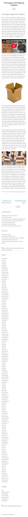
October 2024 (4, 296)
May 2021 (4, 366)
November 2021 (5, 356)
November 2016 (5, 459)
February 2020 (5, 392)
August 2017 (4, 444)
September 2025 (5, 277)
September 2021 (5, 359)
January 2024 (4, 311)
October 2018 (4, 420)
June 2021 (4, 365)
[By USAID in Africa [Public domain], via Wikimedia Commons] (14, 249)
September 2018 (5, 421)
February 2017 (5, 454)
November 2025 (5, 273)
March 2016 (4, 473)
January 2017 (4, 456)
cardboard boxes (20, 184)
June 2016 (4, 468)
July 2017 (3, 445)
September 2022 (5, 339)
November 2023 (5, 315)
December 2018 (5, 416)
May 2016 (4, 469)
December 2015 (5, 478)
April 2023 (4, 327)
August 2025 (4, 279)
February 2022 (5, 351)
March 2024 (4, 308)
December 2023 (5, 313)
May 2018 (4, 428)
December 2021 (5, 354)
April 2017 (4, 450)
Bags (3, 490)
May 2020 (4, 387)
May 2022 (4, 346)
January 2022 (4, 353)
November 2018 (5, 418)
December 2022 (5, 334)
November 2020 (5, 377)
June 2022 (4, 344)
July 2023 (3, 322)
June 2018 (4, 426)
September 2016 (5, 462)
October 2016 (4, 461)
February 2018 (5, 433)
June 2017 (4, 447)
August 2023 (4, 320)
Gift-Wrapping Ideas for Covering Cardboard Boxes (12, 220)
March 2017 (4, 452)
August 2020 (4, 382)
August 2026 (4, 258)
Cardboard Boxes (5, 492)
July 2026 (3, 260)
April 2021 (4, 368)
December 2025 (5, 272)
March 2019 (4, 411)
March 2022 (4, 349)
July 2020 (3, 383)
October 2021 (4, 358)
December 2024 (5, 292)
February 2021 (5, 371)
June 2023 (4, 323)
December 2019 (5, 395)
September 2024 (5, 298)
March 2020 (4, 390)
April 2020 (4, 389)
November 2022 (5, 335)
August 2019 (4, 402)
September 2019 (5, 401)
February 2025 (5, 289)
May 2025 (4, 284)
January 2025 (4, 291)
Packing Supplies (5, 497)
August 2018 (4, 423)
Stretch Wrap (4, 500)
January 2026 (4, 270)
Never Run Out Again (6, 234)
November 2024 (5, 294)
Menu (14, 8)
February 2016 (5, 474)
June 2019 (4, 406)
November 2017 (5, 438)
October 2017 (4, 440)
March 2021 (4, 370)
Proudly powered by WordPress (8, 514)
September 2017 (5, 442)
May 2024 (4, 304)
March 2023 (4, 328)
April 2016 (4, 471)
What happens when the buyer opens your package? (13, 237)
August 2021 (4, 361)
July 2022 (3, 342)
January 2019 (4, 414)
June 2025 (4, 282)
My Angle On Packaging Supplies (9, 224)
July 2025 (3, 280)
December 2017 (5, 437)
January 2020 (4, 394)
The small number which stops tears (9, 239)
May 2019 (4, 407)
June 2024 (4, 303)
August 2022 (4, 340)
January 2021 (4, 373)
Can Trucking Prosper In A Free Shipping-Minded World (13, 219)
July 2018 (3, 425)
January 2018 (4, 435)
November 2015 (5, 480)
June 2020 (4, 385)
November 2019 (5, 397)
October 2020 (4, 378)
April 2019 (4, 409)
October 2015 (4, 481)
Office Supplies (15, 191)
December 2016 (5, 457)
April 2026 (4, 265)
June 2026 (4, 261)
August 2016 (4, 464)
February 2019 (5, 413)
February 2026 (5, 268)
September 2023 (5, 318)
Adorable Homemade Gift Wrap (8, 222)
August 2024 (4, 299)
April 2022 (4, 347)
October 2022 (4, 337)
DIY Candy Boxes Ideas (6, 217)
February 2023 (5, 330)
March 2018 (4, 432)
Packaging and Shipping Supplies (14, 4)
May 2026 (4, 263)
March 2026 (4, 267)
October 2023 (4, 316)
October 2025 (4, 275)
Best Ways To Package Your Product (9, 215)
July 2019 (3, 404)
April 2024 (4, 306)
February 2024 (5, 310)
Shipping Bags (5, 499)
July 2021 (3, 363)
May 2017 (4, 449)
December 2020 (5, 375)
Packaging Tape (5, 495)
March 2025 (4, 287)
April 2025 (4, 286)
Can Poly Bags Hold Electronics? (8, 236)
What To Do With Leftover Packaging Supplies (11, 225)
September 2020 (5, 380)
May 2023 (4, 325)
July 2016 (3, 466)
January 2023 (4, 332)
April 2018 (4, 430)
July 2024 (3, 301)
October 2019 (4, 399)
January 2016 (4, 476)
